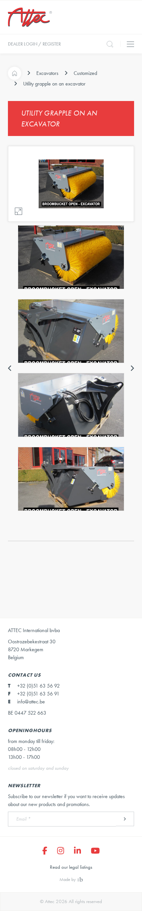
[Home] (14, 73)
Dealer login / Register (34, 44)
